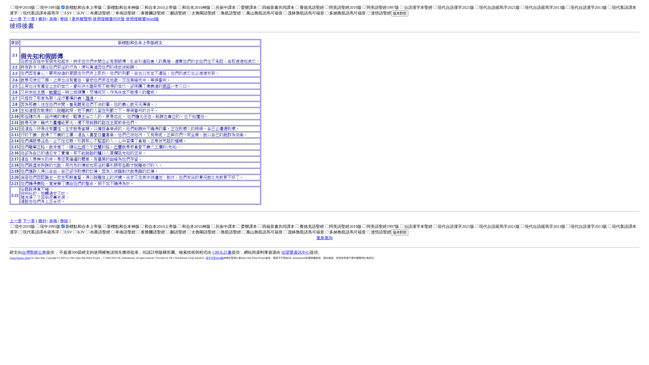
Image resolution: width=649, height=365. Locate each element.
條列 (42, 19)
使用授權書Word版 (142, 19)
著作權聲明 (81, 19)
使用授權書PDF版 (109, 19)
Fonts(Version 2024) (20, 258)
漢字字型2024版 (214, 258)
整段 (64, 19)
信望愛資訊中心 (295, 252)
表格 (53, 19)
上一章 (16, 19)
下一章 (29, 19)
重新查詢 (324, 238)
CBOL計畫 (222, 252)
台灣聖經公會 (34, 252)
